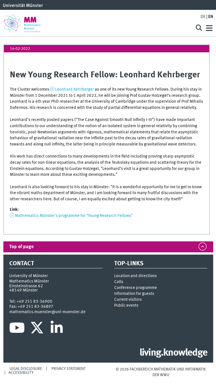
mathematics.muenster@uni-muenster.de (47, 312)
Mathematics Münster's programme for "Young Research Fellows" (74, 216)
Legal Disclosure (26, 369)
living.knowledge (173, 353)
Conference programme (135, 288)
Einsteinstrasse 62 (26, 286)
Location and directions (135, 276)
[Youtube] (17, 329)
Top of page (21, 246)
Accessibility (20, 373)
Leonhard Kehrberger (74, 89)
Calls (118, 282)
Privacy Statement (68, 369)
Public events (126, 305)
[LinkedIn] (57, 329)
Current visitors (128, 299)
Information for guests (134, 293)
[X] (38, 329)
